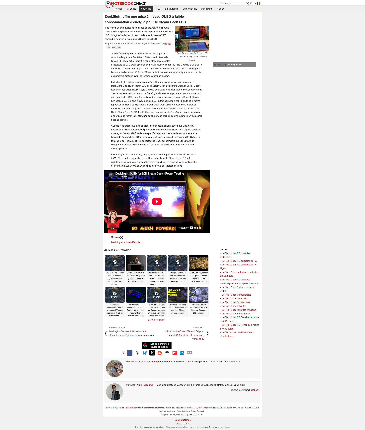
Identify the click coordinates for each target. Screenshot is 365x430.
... (172, 43)
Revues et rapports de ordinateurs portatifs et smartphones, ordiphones (135, 407)
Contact (221, 8)
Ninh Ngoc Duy (145, 384)
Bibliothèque (171, 8)
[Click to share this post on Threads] (137, 353)
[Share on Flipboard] (174, 353)
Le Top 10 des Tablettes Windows (239, 309)
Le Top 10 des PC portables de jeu (239, 260)
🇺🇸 (165, 43)
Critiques (131, 8)
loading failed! (220, 64)
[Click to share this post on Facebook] (129, 353)
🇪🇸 (169, 43)
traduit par (128, 43)
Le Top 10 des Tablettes (234, 306)
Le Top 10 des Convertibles (236, 302)
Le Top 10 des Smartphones (236, 313)
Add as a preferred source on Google (159, 345)
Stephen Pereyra (163, 361)
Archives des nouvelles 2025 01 (209, 407)
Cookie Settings (183, 419)
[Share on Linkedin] (182, 353)
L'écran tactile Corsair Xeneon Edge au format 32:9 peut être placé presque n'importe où (184, 335)
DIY (108, 47)
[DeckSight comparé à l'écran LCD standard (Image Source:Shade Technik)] (192, 39)
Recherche (206, 8)
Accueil (118, 8)
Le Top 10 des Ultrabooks (235, 298)
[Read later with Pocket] (167, 353)
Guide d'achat (190, 8)
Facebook (254, 389)
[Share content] (123, 353)
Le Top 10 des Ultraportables (236, 294)
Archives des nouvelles (185, 407)
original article (145, 361)
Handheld (116, 47)
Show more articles (156, 319)
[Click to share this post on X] (152, 353)
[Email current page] (189, 353)
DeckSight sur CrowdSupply (125, 242)
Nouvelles (146, 8)
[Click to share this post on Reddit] (159, 353)
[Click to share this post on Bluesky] (144, 353)
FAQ (158, 8)
